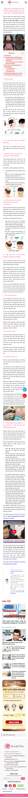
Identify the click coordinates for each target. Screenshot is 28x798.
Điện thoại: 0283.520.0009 (12, 764)
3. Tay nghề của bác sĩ (10, 71)
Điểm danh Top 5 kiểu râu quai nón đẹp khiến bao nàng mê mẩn (12, 643)
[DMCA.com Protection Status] (20, 785)
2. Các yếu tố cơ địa (10, 70)
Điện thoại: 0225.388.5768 (12, 770)
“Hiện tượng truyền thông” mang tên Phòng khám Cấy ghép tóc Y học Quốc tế (14, 622)
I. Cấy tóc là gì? (7, 55)
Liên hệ (4, 788)
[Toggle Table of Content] (21, 53)
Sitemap (11, 788)
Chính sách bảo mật (7, 791)
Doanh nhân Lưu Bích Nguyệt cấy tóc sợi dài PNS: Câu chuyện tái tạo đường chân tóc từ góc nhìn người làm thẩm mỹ (19, 675)
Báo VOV (18, 591)
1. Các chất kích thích (10, 68)
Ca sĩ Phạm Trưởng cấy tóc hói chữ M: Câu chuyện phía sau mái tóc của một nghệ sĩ (18, 665)
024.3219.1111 (7, 557)
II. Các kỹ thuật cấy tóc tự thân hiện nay (13, 57)
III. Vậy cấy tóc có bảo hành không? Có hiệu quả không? (12, 66)
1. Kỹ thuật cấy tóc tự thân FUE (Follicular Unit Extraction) (14, 59)
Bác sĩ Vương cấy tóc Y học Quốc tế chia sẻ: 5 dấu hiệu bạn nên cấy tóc (18, 648)
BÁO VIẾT (6, 601)
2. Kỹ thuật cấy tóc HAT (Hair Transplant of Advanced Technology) (14, 62)
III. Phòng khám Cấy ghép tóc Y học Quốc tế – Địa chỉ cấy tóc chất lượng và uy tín (13, 74)
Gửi (23, 778)
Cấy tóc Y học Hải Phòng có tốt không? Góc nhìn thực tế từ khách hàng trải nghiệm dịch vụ (18, 657)
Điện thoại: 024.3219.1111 (12, 759)
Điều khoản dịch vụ (20, 788)
